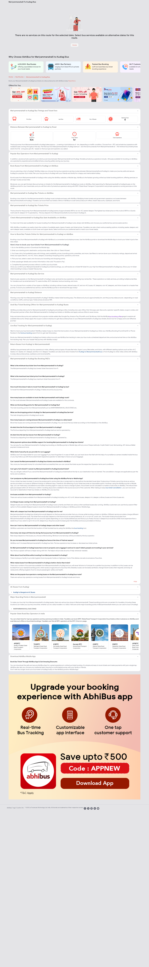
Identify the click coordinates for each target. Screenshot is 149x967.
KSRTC (56, 644)
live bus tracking (26, 333)
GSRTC (95, 644)
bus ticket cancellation (114, 488)
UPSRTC (135, 643)
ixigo (14, 807)
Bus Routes (19, 77)
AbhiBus (9, 807)
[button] (26, 119)
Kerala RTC (77, 644)
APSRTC (17, 643)
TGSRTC (37, 644)
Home (11, 77)
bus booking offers (115, 316)
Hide (135, 581)
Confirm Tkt (20, 807)
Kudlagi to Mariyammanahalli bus (90, 352)
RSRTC (115, 644)
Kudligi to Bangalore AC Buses (24, 592)
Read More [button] (72, 81)
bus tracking (78, 528)
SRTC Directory (77, 621)
